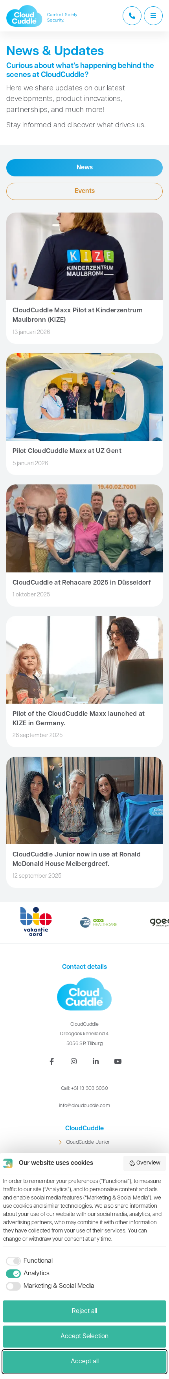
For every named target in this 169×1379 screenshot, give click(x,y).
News (85, 168)
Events (85, 191)
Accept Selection (84, 1336)
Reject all (84, 1311)
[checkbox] (28, 1261)
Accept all (85, 1362)
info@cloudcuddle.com (84, 1105)
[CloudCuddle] (24, 16)
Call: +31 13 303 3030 (84, 1088)
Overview (148, 1163)
